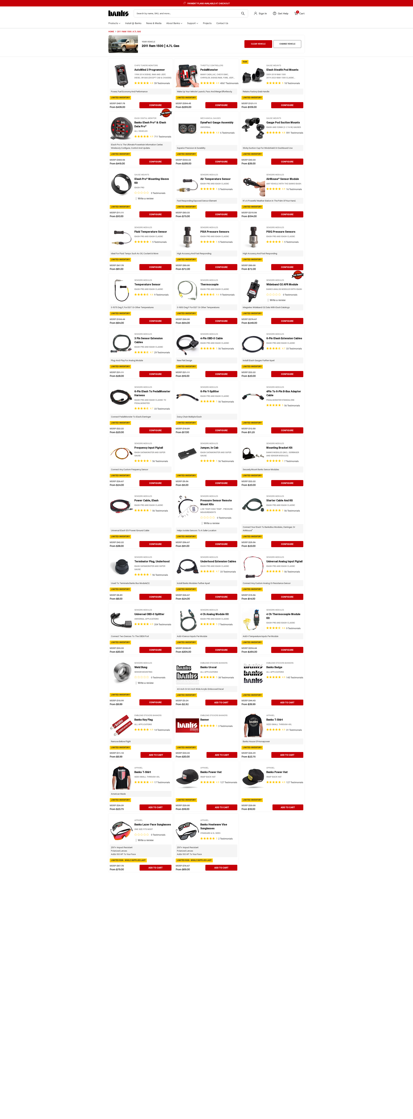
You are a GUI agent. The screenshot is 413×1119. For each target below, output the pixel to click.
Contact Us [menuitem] (222, 23)
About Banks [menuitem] (173, 23)
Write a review (146, 198)
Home (111, 31)
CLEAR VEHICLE (258, 44)
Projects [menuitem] (207, 23)
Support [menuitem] (191, 23)
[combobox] (191, 13)
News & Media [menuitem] (153, 23)
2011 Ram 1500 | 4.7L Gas (129, 31)
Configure (155, 105)
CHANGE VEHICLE (287, 44)
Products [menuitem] (113, 23)
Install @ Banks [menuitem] (133, 23)
